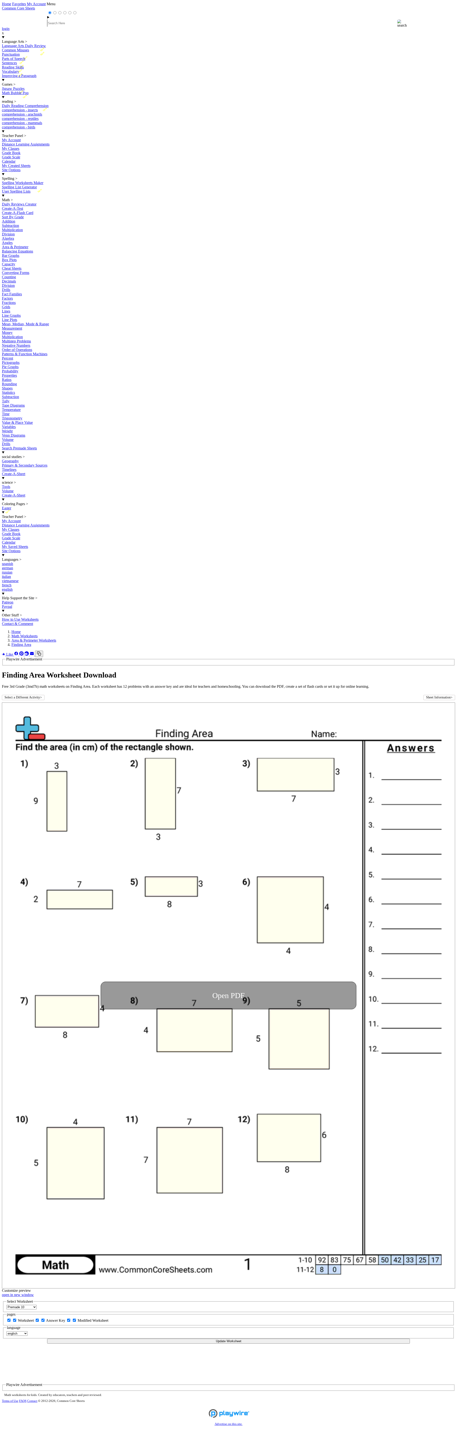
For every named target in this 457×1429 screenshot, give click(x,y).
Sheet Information (439, 697)
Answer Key (56, 1320)
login (6, 29)
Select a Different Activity (23, 697)
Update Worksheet (228, 1341)
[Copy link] (39, 654)
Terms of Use (10, 1401)
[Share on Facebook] (16, 654)
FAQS (22, 1401)
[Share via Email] (32, 654)
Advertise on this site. (229, 1424)
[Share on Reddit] (27, 654)
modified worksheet (93, 1320)
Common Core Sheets (18, 8)
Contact (32, 1401)
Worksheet (26, 1320)
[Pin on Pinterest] (22, 654)
